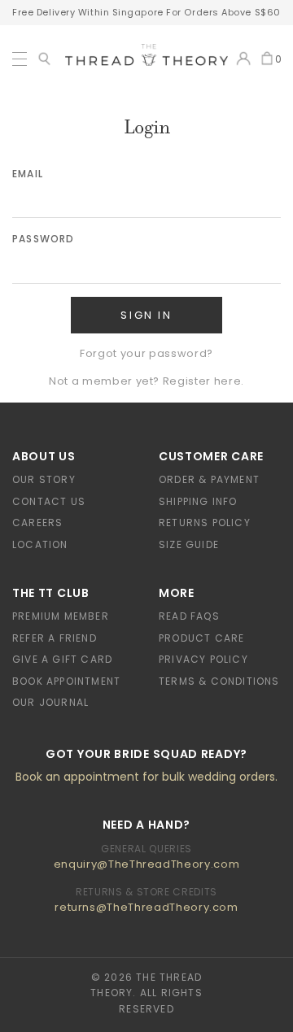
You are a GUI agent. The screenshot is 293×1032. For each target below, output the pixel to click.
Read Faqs (189, 616)
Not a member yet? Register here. (146, 381)
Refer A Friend (54, 638)
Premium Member (60, 616)
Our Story (44, 479)
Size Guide (189, 544)
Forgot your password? (146, 353)
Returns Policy (205, 522)
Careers (37, 522)
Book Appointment (66, 681)
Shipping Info (198, 501)
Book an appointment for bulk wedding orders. (146, 777)
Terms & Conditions (219, 681)
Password (43, 239)
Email (27, 174)
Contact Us (48, 501)
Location (40, 544)
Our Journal (50, 702)
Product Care (201, 638)
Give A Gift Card (62, 659)
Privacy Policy (203, 659)
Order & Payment (209, 479)
